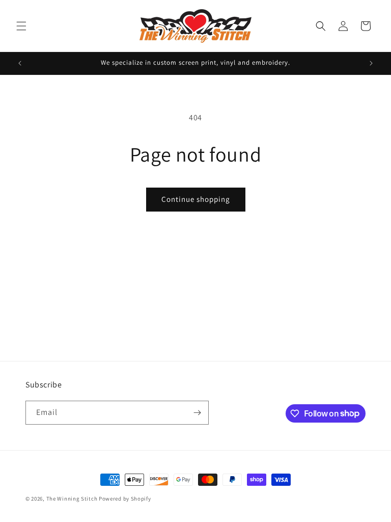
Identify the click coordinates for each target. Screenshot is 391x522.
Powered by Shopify (125, 498)
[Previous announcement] (20, 63)
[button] (21, 26)
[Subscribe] (197, 413)
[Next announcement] (371, 63)
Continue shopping (195, 199)
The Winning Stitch (72, 498)
